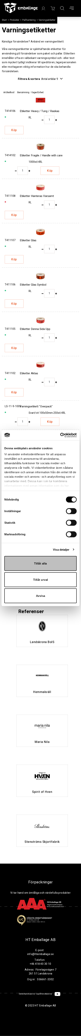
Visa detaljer (61, 549)
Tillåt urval (40, 579)
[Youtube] (57, 994)
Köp (14, 130)
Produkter (14, 20)
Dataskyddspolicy (27, 994)
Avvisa (40, 595)
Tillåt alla (40, 563)
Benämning (23, 92)
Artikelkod (8, 92)
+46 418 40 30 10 (40, 964)
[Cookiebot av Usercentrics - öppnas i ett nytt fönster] (60, 435)
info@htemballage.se (40, 954)
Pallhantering (29, 20)
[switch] (71, 511)
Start (4, 20)
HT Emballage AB (40, 940)
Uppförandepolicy (44, 994)
